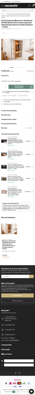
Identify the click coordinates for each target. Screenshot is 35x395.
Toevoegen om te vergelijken (8, 95)
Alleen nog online (17, 301)
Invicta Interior (6, 28)
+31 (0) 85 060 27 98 (20, 208)
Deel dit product (22, 95)
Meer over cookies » (25, 391)
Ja (13, 392)
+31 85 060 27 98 (9, 325)
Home (3, 14)
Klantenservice (17, 295)
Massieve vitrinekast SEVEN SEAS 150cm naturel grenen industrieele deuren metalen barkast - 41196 (16, 15)
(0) (21, 28)
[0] (33, 5)
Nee (18, 392)
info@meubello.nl (8, 208)
